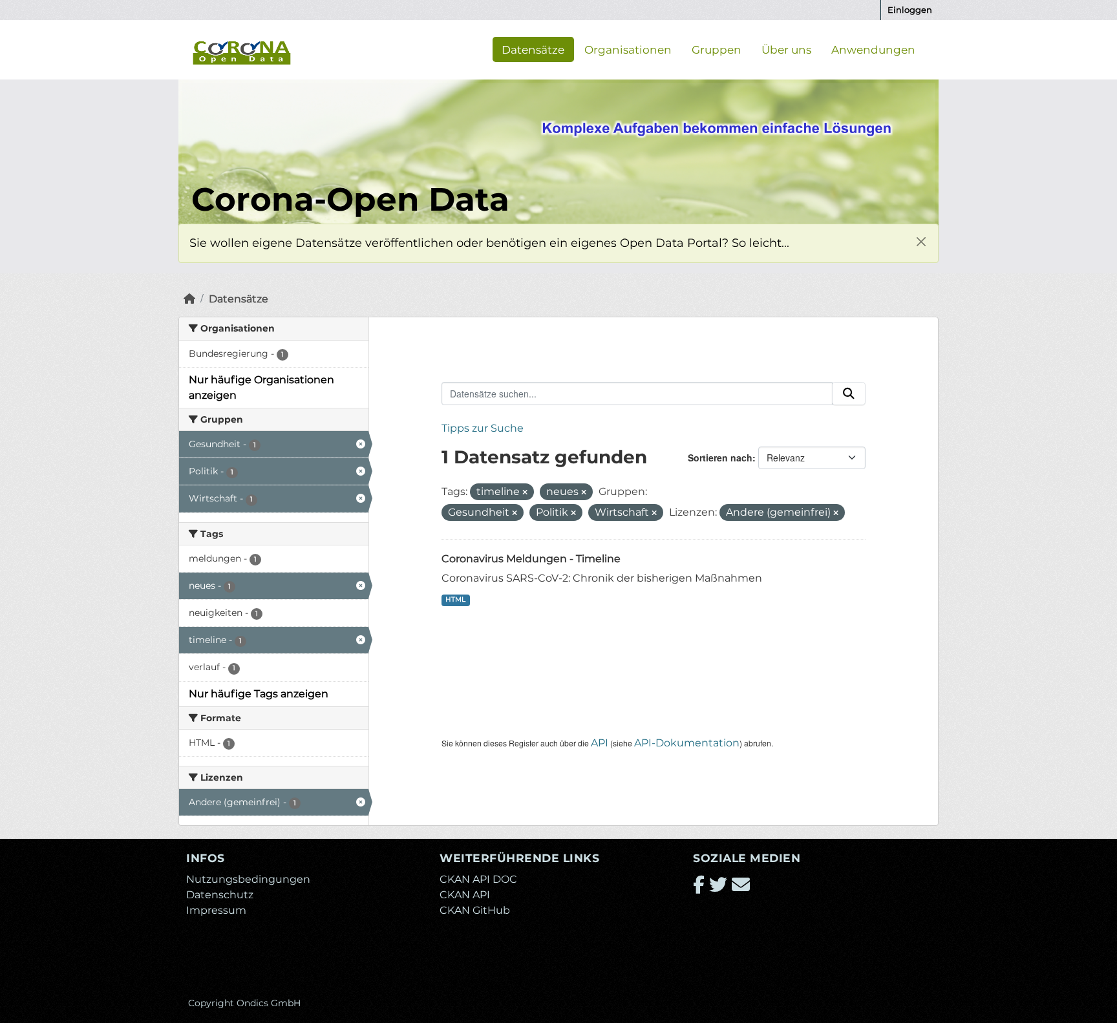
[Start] (189, 299)
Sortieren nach (720, 457)
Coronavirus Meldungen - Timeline (531, 559)
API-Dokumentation (686, 743)
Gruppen (716, 49)
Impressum (216, 910)
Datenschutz (219, 895)
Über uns (786, 49)
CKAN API (465, 895)
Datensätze (533, 49)
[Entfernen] (524, 492)
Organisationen (628, 49)
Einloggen (910, 10)
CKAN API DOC (478, 879)
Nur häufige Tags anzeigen (258, 694)
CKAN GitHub (475, 910)
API (599, 743)
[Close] (921, 241)
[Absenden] (849, 393)
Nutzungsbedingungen (248, 879)
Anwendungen (873, 49)
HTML (455, 599)
